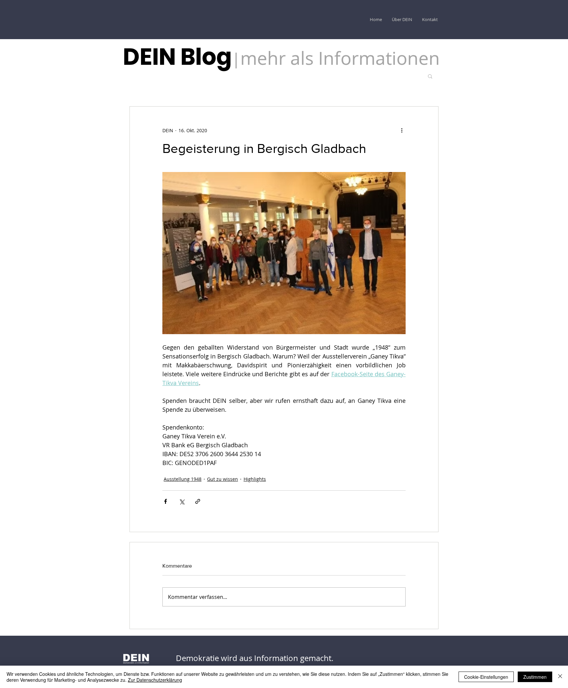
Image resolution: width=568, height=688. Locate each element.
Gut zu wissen (222, 479)
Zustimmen (535, 677)
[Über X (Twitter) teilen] (181, 501)
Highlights (255, 479)
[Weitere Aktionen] (402, 130)
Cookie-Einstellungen (486, 677)
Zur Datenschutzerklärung (155, 679)
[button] (430, 76)
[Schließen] (560, 677)
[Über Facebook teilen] (165, 501)
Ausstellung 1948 (182, 479)
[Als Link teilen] (198, 501)
